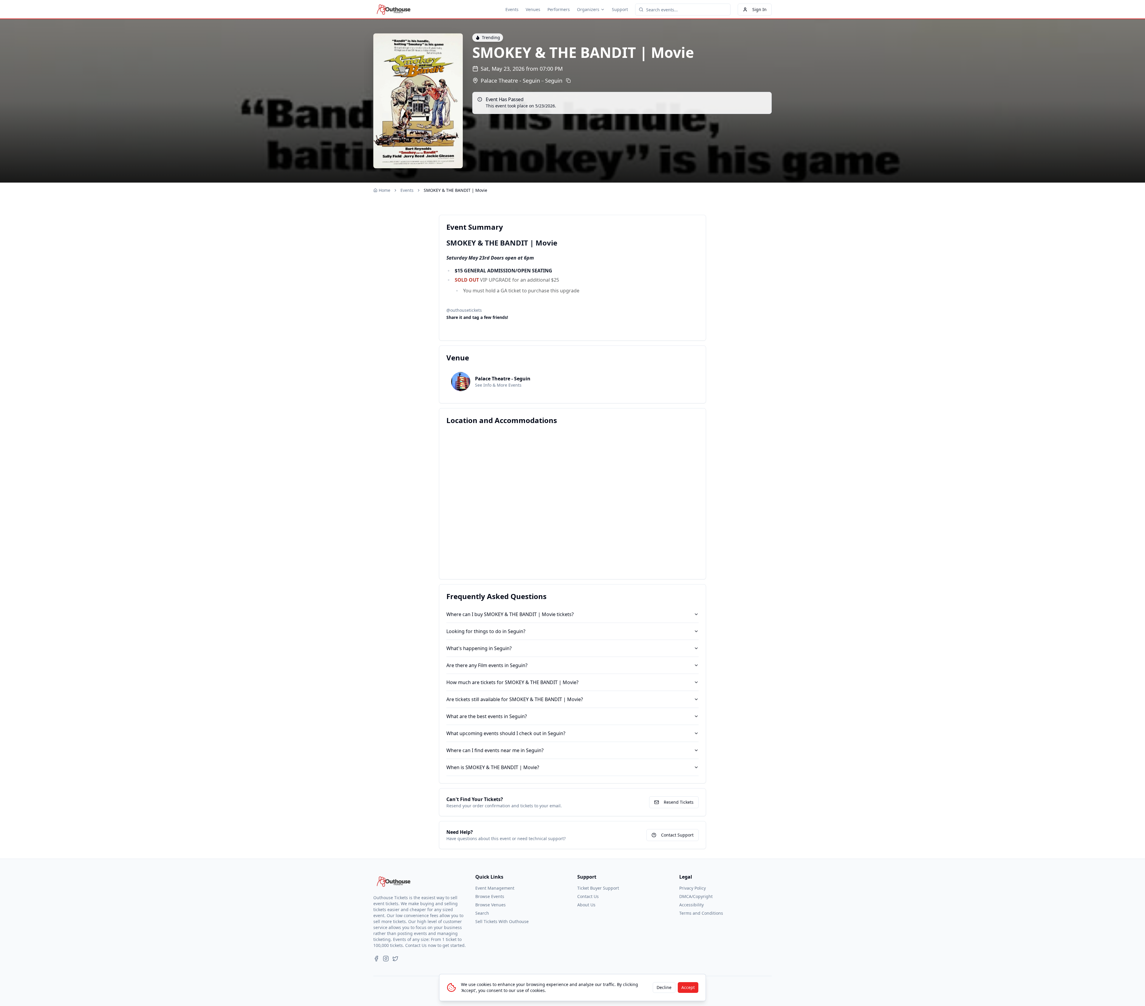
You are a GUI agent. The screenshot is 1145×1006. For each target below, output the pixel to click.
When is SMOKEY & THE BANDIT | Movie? (492, 767)
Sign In (759, 9)
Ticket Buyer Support (598, 888)
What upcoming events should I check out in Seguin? (505, 733)
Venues (533, 9)
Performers (558, 9)
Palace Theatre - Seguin (510, 80)
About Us (586, 905)
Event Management (494, 888)
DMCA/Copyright (696, 896)
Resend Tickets (679, 802)
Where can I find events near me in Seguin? (495, 750)
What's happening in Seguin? (479, 648)
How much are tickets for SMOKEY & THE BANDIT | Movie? (512, 682)
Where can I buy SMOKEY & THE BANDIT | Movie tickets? (510, 614)
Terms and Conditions (701, 913)
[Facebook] (376, 959)
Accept (688, 987)
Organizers (588, 9)
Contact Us (588, 896)
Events (512, 9)
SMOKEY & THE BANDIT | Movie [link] (455, 190)
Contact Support (677, 835)
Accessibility (691, 905)
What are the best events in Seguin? (486, 716)
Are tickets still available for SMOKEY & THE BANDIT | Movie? (514, 699)
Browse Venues (490, 905)
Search (482, 913)
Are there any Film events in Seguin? (486, 665)
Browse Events (489, 896)
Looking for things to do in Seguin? (485, 631)
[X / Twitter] (395, 959)
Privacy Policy (692, 888)
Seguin (553, 80)
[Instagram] (386, 959)
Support (620, 9)
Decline (664, 987)
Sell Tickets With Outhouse (502, 921)
